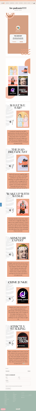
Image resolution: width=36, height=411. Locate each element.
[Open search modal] (30, 3)
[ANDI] (3, 3)
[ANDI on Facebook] (21, 397)
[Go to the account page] (31, 3)
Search (14, 401)
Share (7, 368)
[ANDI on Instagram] (22, 397)
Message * (7, 380)
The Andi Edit (14, 398)
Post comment (8, 388)
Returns (6, 396)
